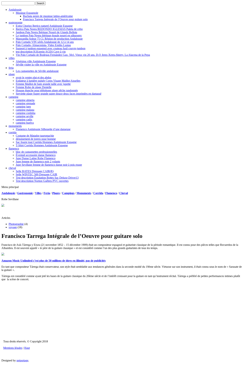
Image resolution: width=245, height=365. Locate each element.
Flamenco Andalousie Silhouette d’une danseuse (43, 129)
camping (13, 96)
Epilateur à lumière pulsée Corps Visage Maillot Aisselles (48, 80)
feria (11, 67)
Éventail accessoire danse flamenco (36, 155)
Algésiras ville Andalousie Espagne (36, 61)
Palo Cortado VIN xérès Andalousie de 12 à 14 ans (45, 41)
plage (12, 74)
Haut (27, 347)
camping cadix (24, 119)
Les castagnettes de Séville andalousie (37, 71)
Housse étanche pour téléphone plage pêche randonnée (47, 90)
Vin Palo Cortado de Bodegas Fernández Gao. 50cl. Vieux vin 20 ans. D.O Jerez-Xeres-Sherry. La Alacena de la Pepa (83, 54)
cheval (12, 167)
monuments (15, 125)
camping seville (24, 116)
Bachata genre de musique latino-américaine (48, 16)
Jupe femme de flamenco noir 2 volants (38, 161)
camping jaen (23, 106)
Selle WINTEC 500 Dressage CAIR (36, 174)
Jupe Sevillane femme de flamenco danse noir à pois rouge (49, 164)
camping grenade (25, 103)
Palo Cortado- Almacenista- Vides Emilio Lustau (43, 45)
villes (12, 58)
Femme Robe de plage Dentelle (33, 87)
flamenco (14, 148)
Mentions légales (12, 347)
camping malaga (25, 109)
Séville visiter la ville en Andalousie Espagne (41, 64)
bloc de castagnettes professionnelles (36, 151)
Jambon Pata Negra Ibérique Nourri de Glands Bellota (46, 32)
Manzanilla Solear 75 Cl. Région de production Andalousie (49, 38)
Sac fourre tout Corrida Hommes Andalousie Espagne (46, 142)
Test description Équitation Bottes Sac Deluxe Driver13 (47, 177)
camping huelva (25, 122)
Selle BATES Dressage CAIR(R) (35, 171)
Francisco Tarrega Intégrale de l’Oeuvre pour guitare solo (55, 19)
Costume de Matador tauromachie (35, 135)
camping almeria (25, 100)
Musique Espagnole (27, 12)
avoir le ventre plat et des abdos (33, 77)
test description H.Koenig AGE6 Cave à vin (41, 51)
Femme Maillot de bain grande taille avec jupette (43, 83)
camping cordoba (25, 113)
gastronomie (15, 22)
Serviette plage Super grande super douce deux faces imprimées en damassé (58, 93)
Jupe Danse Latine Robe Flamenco (35, 158)
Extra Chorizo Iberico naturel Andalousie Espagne (44, 25)
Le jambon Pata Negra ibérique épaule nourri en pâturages (49, 35)
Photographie (16, 223)
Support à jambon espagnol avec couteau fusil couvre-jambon (50, 48)
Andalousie (15, 9)
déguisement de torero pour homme (36, 138)
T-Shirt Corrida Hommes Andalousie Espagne (42, 145)
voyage (13, 227)
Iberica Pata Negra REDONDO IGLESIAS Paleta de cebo (49, 29)
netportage (22, 360)
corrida (13, 132)
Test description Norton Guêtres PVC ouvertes (42, 180)
